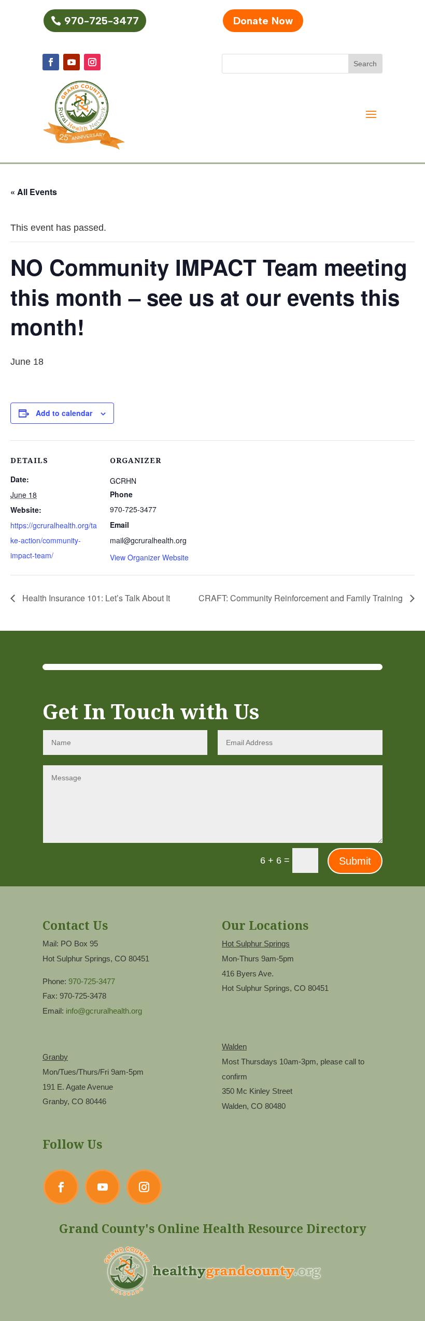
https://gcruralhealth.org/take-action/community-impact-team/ (53, 540)
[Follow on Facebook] (50, 62)
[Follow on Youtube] (71, 62)
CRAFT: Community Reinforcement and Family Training (302, 598)
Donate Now (263, 20)
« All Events (33, 192)
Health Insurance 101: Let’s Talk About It (95, 598)
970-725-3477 (101, 20)
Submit (355, 861)
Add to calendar (64, 413)
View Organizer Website (149, 557)
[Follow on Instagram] (92, 62)
